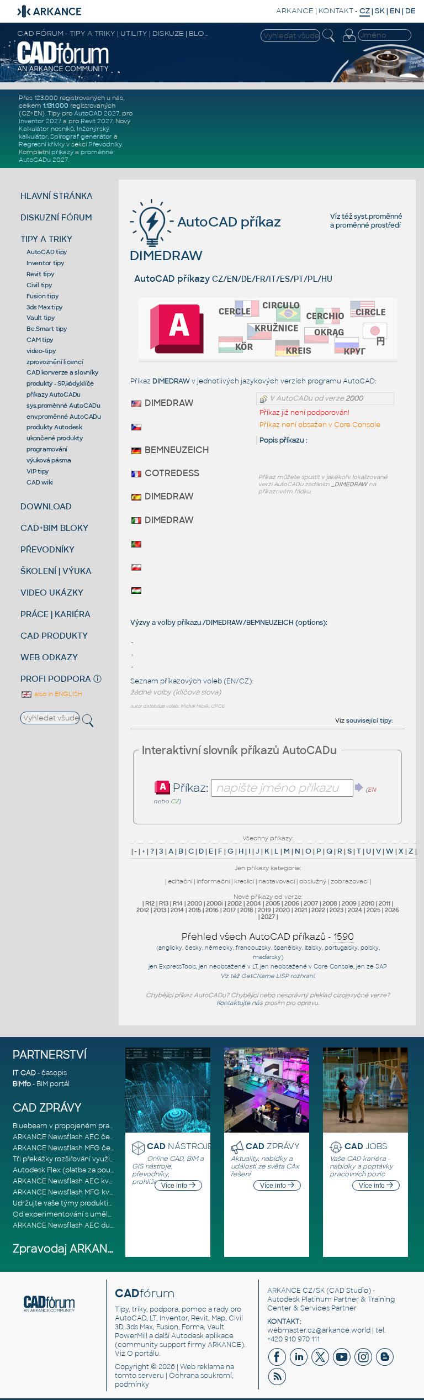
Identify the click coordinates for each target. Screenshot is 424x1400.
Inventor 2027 (40, 121)
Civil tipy (39, 285)
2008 (329, 903)
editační (180, 881)
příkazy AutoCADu (53, 394)
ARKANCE (295, 10)
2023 (336, 910)
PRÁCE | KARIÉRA (55, 614)
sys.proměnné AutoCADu (63, 405)
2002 (234, 903)
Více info (175, 1186)
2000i (214, 903)
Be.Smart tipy (46, 329)
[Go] (359, 787)
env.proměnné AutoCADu (63, 416)
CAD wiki (39, 482)
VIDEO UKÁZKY (51, 592)
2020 (282, 910)
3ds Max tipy (44, 307)
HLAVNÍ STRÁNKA (56, 196)
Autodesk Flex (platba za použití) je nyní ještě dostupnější (109, 1170)
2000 (194, 903)
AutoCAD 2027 (96, 113)
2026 (392, 910)
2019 (264, 910)
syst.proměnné (378, 216)
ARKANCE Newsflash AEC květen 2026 (78, 1181)
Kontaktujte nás (239, 1003)
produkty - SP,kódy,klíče (60, 383)
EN (395, 10)
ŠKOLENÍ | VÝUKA (56, 571)
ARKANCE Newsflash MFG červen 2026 (78, 1148)
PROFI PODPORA (55, 678)
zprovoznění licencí (54, 362)
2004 (253, 903)
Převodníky (104, 144)
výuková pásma (48, 460)
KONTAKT (336, 10)
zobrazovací (349, 881)
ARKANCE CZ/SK (296, 1290)
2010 (367, 903)
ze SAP (377, 966)
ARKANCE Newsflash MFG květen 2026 (78, 1192)
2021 (300, 910)
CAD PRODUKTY (54, 635)
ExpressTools (177, 966)
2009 (349, 903)
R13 (163, 903)
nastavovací (276, 881)
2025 (373, 910)
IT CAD (24, 1073)
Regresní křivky (42, 144)
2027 (268, 916)
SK (380, 10)
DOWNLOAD (46, 506)
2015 (194, 910)
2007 (311, 903)
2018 (246, 910)
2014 (177, 910)
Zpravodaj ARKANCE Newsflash (97, 1249)
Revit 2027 (97, 121)
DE (410, 10)
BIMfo (22, 1084)
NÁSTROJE (180, 1146)
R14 (178, 903)
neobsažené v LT (233, 966)
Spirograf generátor (81, 136)
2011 (384, 903)
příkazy (62, 152)
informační (213, 881)
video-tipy (41, 351)
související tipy (368, 720)
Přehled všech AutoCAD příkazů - (268, 937)
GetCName (257, 976)
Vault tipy (40, 318)
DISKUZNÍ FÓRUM (56, 217)
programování (46, 449)
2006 (291, 903)
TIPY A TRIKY (46, 239)
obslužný (312, 881)
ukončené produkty (54, 438)
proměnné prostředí (368, 225)
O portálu (143, 1353)
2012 (142, 910)
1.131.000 (55, 105)
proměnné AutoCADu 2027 (66, 156)
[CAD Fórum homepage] (63, 70)
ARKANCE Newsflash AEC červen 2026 (78, 1137)
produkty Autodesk (54, 427)
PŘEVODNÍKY (47, 549)
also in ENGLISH (57, 694)
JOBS (366, 1146)
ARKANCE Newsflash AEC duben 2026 (77, 1225)
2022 (318, 910)
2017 (229, 910)
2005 (273, 903)
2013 (159, 910)
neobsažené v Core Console (312, 966)
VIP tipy (37, 471)
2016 (212, 910)
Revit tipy (40, 274)
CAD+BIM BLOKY (54, 528)
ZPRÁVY (273, 1146)
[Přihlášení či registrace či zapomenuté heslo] (349, 42)
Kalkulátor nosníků (46, 129)
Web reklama (202, 1366)
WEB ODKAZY (49, 657)
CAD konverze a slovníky (62, 372)
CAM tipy (39, 340)
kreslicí (244, 881)
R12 (150, 903)
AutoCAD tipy (46, 252)
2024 (355, 910)
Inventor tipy (45, 263)
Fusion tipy (42, 296)
